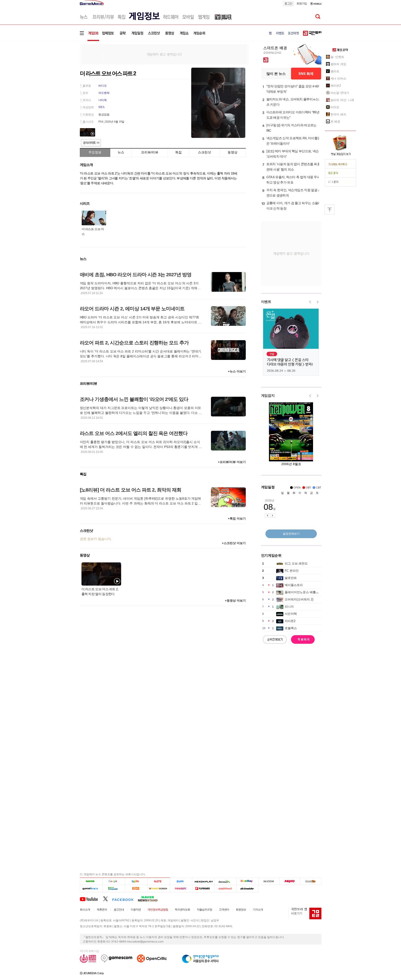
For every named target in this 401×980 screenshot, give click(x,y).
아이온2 (290, 621)
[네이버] (91, 881)
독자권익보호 (182, 909)
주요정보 (94, 152)
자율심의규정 (204, 909)
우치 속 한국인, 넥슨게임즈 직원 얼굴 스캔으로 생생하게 (293, 192)
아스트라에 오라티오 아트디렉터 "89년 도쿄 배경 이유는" (292, 114)
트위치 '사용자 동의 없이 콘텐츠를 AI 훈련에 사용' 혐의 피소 (293, 166)
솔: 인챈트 (337, 57)
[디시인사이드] (247, 888)
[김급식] (136, 888)
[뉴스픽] (181, 888)
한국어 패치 (338, 114)
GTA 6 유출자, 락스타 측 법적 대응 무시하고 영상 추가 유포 (293, 179)
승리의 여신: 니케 (342, 100)
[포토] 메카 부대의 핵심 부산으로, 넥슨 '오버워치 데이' (292, 153)
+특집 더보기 (237, 518)
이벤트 (266, 302)
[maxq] (289, 881)
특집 (178, 152)
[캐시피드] (225, 888)
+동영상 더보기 (235, 600)
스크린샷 (204, 152)
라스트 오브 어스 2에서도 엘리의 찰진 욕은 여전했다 (134, 433)
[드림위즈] (310, 881)
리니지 (289, 606)
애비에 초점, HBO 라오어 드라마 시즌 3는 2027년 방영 (135, 274)
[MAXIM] (269, 881)
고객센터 (224, 909)
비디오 (102, 85)
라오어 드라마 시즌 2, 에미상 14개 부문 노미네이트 (132, 308)
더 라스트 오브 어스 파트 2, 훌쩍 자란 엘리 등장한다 (100, 591)
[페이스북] (125, 898)
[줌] (181, 881)
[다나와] (225, 881)
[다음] (136, 881)
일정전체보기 (291, 533)
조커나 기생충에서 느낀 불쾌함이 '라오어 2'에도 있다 (134, 399)
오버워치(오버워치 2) (299, 599)
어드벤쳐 (104, 93)
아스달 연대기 (339, 93)
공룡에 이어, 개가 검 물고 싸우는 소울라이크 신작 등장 (293, 205)
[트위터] (107, 898)
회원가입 (302, 3)
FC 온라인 (292, 570)
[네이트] (159, 881)
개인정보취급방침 (158, 909)
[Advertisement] (60, 72)
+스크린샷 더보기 (234, 543)
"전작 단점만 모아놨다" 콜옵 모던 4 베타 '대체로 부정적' (293, 88)
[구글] (113, 881)
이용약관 (136, 909)
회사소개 (85, 909)
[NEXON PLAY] (203, 881)
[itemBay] (247, 881)
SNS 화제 (306, 74)
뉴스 (121, 152)
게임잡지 (268, 395)
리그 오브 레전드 (296, 563)
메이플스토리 (294, 585)
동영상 (232, 152)
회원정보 (241, 909)
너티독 (102, 100)
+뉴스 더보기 (237, 371)
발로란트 (291, 578)
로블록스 (291, 628)
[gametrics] (91, 888)
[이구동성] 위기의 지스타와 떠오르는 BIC (291, 127)
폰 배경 (335, 121)
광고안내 (119, 909)
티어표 (335, 107)
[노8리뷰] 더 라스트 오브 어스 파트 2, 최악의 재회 (130, 489)
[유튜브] (91, 898)
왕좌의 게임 (338, 64)
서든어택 (291, 613)
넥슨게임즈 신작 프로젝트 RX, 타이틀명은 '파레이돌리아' (293, 140)
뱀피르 (335, 71)
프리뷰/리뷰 (149, 152)
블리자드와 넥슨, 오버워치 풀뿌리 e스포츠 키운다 (293, 101)
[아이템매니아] (113, 888)
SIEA (101, 107)
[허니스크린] (159, 888)
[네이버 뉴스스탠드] (150, 898)
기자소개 (258, 909)
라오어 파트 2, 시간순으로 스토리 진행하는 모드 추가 (134, 342)
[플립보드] (203, 888)
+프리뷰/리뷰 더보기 (232, 462)
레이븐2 (335, 85)
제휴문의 (102, 909)
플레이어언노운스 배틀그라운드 (306, 592)
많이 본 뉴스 (276, 74)
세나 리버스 (338, 78)
